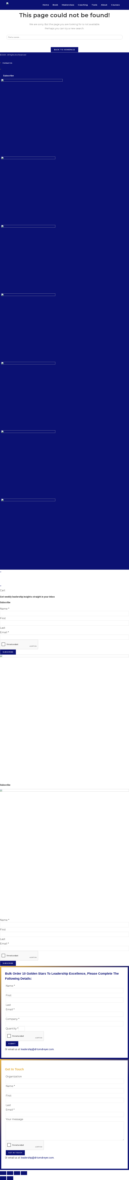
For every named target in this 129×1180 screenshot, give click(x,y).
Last (2, 627)
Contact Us (7, 63)
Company (12, 1018)
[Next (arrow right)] (10, 1178)
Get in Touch (15, 1153)
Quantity (12, 1028)
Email (4, 632)
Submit (12, 1044)
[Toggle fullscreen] (10, 1173)
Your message (14, 1119)
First (3, 618)
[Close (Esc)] (24, 1173)
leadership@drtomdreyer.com (37, 1049)
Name (4, 608)
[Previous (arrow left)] (3, 1178)
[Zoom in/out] (3, 1173)
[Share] (17, 1173)
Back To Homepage (64, 50)
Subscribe (8, 652)
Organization (14, 1076)
